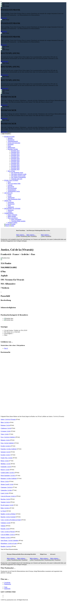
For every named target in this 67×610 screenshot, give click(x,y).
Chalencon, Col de (6, 428)
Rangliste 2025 (15, 169)
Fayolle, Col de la (5, 446)
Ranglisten (11, 144)
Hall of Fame (11, 171)
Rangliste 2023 (15, 166)
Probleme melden (12, 222)
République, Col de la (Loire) (9, 543)
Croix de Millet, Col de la (8, 534)
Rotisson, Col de (5, 425)
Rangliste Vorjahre (13, 149)
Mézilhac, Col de (5, 463)
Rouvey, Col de (5, 469)
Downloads (11, 186)
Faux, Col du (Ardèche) (7, 443)
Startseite (10, 138)
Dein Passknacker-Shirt (14, 199)
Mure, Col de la (5, 422)
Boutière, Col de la (6, 546)
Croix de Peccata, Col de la (8, 496)
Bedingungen (11, 147)
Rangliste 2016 (15, 155)
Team (9, 205)
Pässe (9, 182)
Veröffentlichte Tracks (14, 191)
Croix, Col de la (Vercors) (8, 531)
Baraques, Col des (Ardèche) (9, 478)
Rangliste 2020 (15, 161)
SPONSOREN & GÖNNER (12, 208)
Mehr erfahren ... (20, 235)
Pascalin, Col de (5, 528)
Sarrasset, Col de (5, 452)
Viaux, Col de (4, 434)
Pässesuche (4, 18)
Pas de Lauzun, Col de (7, 505)
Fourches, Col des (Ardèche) (9, 449)
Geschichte (11, 202)
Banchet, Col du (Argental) (8, 517)
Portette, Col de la (6, 537)
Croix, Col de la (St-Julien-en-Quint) (11, 520)
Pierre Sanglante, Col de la (8, 475)
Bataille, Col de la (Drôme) (8, 514)
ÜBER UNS (7, 200)
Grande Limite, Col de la (7, 472)
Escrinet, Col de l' (5, 455)
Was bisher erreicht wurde (18, 175)
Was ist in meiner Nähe (14, 183)
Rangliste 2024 (15, 168)
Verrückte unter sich (16, 179)
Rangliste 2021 (15, 163)
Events (9, 196)
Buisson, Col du (5, 440)
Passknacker (4, 105)
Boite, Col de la (5, 508)
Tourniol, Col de (5, 502)
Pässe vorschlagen (13, 218)
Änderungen (11, 197)
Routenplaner (4, 61)
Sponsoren (11, 210)
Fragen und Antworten (14, 143)
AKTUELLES (8, 193)
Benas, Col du (5, 460)
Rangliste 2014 (15, 152)
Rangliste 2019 (15, 160)
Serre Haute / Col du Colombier (9, 540)
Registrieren (11, 139)
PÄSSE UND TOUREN (11, 180)
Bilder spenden (12, 216)
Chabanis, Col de (5, 522)
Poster (9, 146)
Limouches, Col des (6, 490)
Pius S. (6, 348)
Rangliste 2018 (15, 158)
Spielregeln (11, 207)
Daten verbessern (12, 214)
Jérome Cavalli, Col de (7, 484)
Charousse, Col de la (6, 487)
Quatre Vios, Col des (6, 458)
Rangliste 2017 (15, 157)
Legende (10, 185)
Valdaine (3, 525)
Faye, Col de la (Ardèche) (8, 437)
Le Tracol (3, 511)
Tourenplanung (12, 189)
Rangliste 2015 (15, 154)
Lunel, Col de (4, 493)
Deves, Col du (5, 481)
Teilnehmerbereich (13, 141)
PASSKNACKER (9, 136)
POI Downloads (12, 188)
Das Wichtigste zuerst (17, 172)
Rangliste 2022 (15, 164)
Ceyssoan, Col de (5, 431)
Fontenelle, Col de (6, 466)
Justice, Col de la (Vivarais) (8, 419)
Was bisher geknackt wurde (18, 174)
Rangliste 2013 (15, 150)
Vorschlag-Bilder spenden (18, 221)
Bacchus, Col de (5, 499)
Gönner (10, 211)
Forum (9, 194)
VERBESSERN (8, 213)
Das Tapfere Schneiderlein (18, 177)
